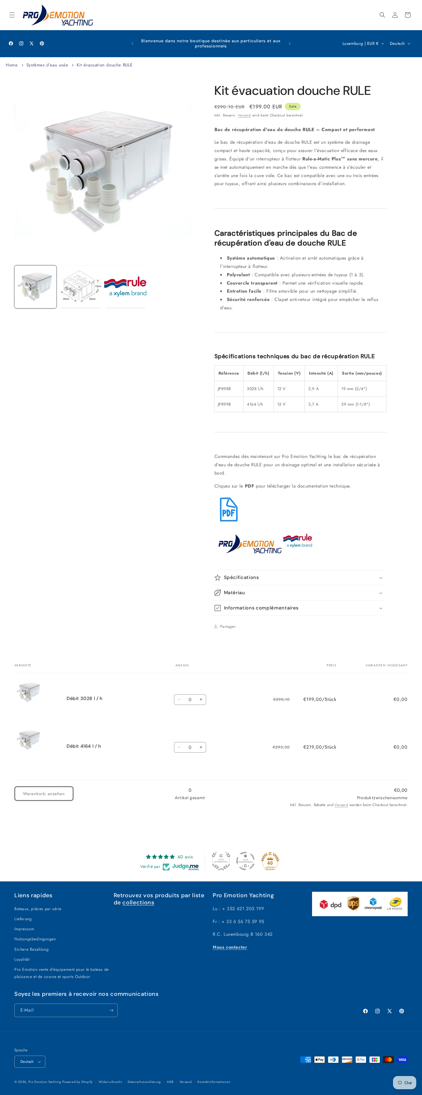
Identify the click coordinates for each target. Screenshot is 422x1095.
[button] (12, 15)
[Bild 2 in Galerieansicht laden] (80, 287)
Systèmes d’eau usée (47, 65)
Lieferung (23, 919)
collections (138, 902)
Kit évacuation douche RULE (105, 65)
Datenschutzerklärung (144, 1081)
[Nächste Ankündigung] (289, 43)
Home (12, 65)
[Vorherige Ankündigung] (132, 43)
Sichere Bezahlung (31, 949)
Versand (244, 115)
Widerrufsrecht (110, 1081)
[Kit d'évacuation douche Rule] (228, 522)
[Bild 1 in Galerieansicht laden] (35, 287)
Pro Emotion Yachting (44, 1081)
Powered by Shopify (77, 1081)
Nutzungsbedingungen (35, 939)
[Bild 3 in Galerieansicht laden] (125, 287)
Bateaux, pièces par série (37, 909)
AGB (170, 1081)
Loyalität (21, 959)
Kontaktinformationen (214, 1081)
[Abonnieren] (111, 1010)
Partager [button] (228, 626)
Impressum (24, 929)
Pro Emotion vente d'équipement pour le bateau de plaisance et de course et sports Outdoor (61, 972)
